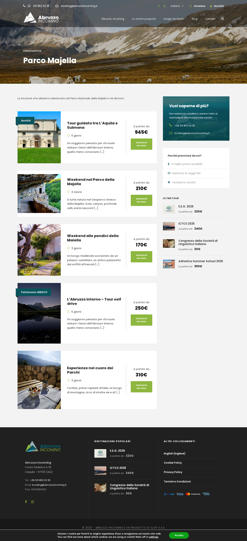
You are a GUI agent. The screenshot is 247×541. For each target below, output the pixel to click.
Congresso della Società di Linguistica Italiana (198, 242)
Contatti (210, 18)
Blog (194, 18)
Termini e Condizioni (177, 481)
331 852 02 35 (41, 6)
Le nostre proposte (144, 18)
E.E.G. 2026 (185, 206)
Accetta (178, 535)
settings (153, 537)
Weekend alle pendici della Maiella (93, 238)
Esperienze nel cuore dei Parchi (90, 370)
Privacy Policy (173, 472)
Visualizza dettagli (141, 144)
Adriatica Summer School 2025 (200, 261)
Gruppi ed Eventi (174, 18)
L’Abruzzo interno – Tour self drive (94, 301)
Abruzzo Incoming (113, 18)
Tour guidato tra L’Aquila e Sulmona (92, 125)
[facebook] (158, 6)
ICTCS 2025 (186, 223)
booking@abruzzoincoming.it (79, 6)
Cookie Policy (173, 463)
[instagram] (164, 6)
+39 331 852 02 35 (40, 480)
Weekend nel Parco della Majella (90, 181)
